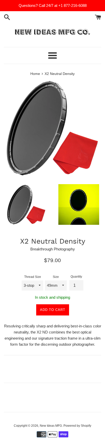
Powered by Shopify (77, 425)
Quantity (76, 276)
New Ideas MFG (51, 425)
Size (56, 277)
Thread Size (32, 277)
